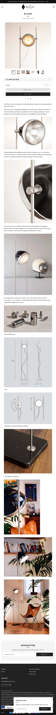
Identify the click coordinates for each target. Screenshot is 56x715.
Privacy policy (32, 671)
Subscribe (44, 654)
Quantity (8, 85)
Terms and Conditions (34, 669)
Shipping (3, 669)
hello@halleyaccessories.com (8, 681)
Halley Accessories (28, 18)
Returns (3, 671)
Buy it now (28, 94)
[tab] (14, 72)
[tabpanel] (28, 45)
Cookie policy (32, 674)
